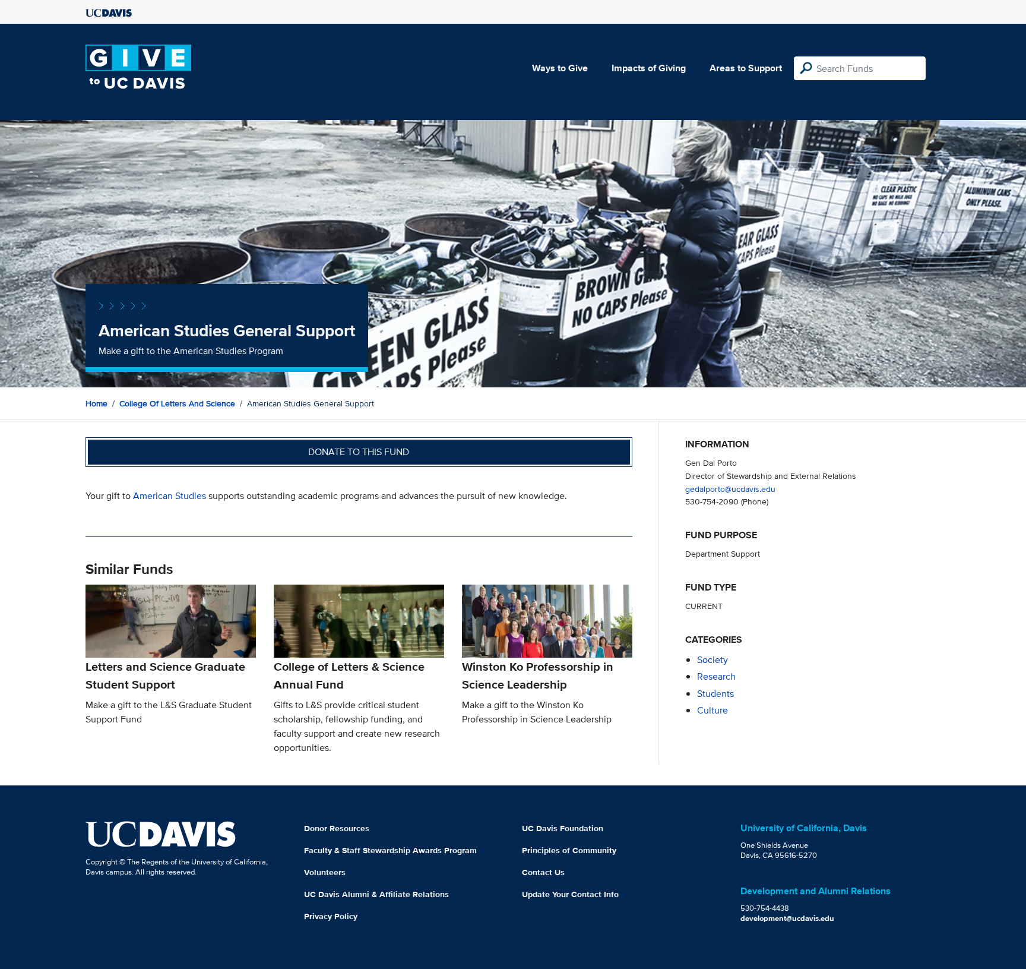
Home (96, 403)
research (716, 676)
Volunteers (325, 872)
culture (712, 710)
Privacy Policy (330, 916)
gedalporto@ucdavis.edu (730, 488)
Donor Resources (336, 828)
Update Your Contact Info (570, 894)
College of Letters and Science (177, 403)
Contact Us (543, 872)
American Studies (169, 496)
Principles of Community (569, 850)
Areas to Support (746, 68)
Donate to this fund (358, 452)
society (712, 660)
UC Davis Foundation (562, 828)
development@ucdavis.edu (787, 918)
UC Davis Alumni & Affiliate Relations (376, 894)
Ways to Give (560, 68)
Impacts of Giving (649, 68)
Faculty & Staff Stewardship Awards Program (390, 850)
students (715, 693)
